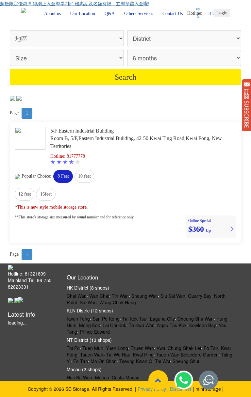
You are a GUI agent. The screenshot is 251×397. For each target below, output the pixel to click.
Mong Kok (89, 325)
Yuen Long (117, 348)
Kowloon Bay (202, 325)
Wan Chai (99, 296)
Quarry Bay (199, 296)
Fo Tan (211, 348)
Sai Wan (88, 302)
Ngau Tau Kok (172, 325)
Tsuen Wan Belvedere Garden (187, 354)
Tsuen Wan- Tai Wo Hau (105, 354)
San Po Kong (106, 318)
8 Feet (63, 176)
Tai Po (73, 348)
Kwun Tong (78, 318)
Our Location (82, 13)
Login (221, 12)
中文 (198, 13)
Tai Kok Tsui (134, 318)
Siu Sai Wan (172, 296)
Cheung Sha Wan (195, 318)
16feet (46, 194)
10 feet (84, 176)
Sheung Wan (144, 296)
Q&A (110, 13)
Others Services (138, 13)
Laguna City (162, 318)
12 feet (24, 194)
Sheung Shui (186, 361)
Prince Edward (95, 331)
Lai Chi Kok (114, 325)
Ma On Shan (104, 361)
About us (52, 13)
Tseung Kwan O (135, 361)
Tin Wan (120, 296)
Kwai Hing (143, 354)
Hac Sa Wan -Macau (88, 377)
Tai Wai (162, 361)
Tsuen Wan (142, 348)
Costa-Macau (126, 377)
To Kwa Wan (142, 325)
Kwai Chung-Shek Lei (179, 348)
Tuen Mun (92, 348)
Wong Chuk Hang (117, 302)
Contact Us (172, 13)
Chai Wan (77, 296)
